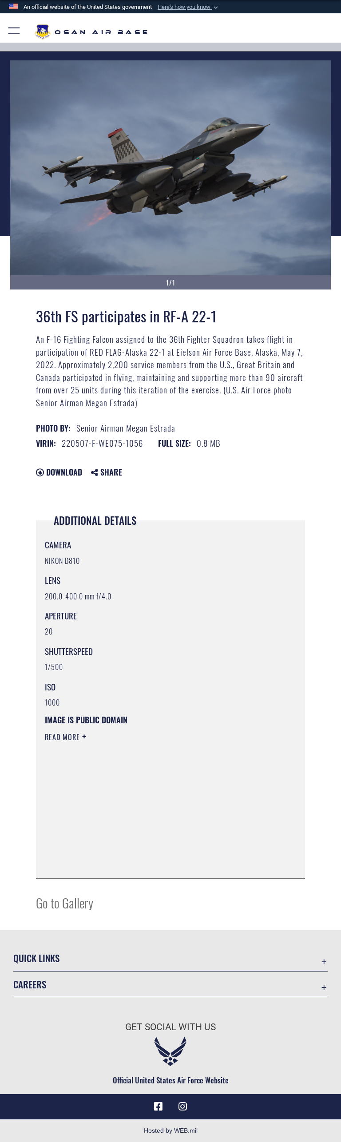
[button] (189, 7)
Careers (29, 984)
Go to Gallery (64, 902)
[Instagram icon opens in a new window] (183, 1106)
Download (63, 472)
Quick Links (36, 958)
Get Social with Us (170, 1027)
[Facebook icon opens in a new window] (158, 1106)
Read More (63, 737)
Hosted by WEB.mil (171, 1130)
